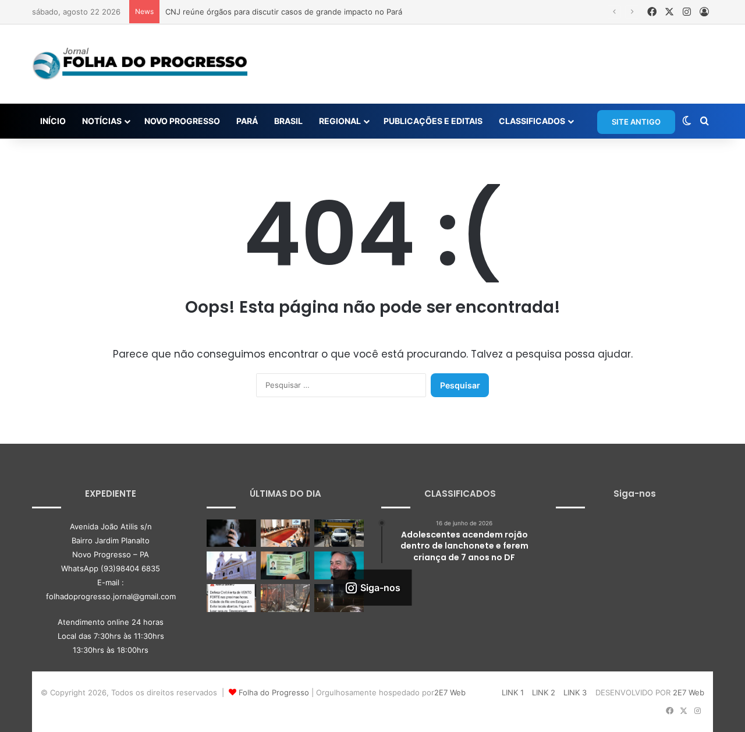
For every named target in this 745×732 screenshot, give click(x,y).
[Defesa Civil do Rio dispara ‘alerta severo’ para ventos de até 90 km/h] (231, 598)
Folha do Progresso (274, 692)
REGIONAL (340, 121)
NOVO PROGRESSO (182, 121)
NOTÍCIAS (102, 121)
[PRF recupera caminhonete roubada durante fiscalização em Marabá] (339, 533)
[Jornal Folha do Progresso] (139, 64)
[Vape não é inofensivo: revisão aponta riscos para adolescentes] (231, 533)
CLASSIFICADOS (532, 121)
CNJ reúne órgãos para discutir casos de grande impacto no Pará (283, 11)
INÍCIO (53, 121)
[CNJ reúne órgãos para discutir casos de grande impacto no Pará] (285, 533)
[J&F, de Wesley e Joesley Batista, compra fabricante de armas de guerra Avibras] (339, 565)
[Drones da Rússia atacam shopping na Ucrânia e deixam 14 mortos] (285, 598)
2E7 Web (450, 692)
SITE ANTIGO (636, 121)
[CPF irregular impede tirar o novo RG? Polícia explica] (285, 565)
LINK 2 (543, 692)
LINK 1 (513, 692)
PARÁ (247, 121)
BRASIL (288, 121)
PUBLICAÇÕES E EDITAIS (433, 121)
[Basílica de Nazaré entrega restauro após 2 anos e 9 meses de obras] (231, 565)
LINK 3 (575, 692)
